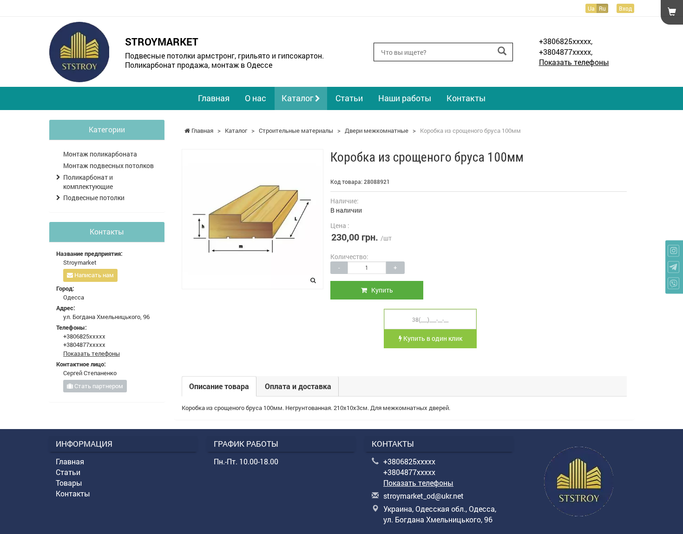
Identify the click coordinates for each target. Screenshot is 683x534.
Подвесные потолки (94, 197)
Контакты (466, 98)
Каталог (298, 98)
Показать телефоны (574, 62)
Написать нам (93, 275)
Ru (602, 8)
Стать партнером (98, 386)
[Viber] (673, 283)
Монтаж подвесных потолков (108, 165)
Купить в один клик (432, 338)
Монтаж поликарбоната (100, 154)
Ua (591, 8)
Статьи (349, 98)
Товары (69, 483)
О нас (255, 98)
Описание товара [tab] (219, 386)
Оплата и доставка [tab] (298, 386)
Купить (380, 290)
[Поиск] (502, 51)
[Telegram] (673, 267)
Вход (625, 8)
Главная (214, 98)
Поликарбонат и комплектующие (88, 182)
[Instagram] (673, 251)
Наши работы (404, 98)
